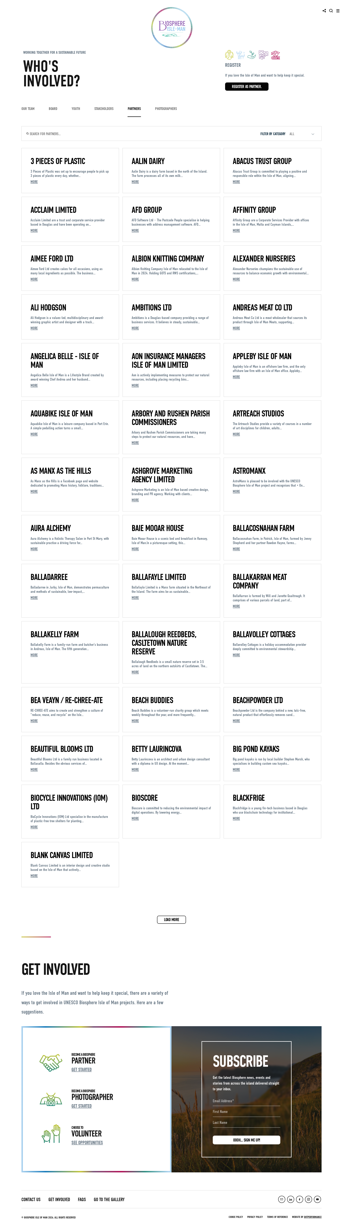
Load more (171, 919)
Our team (27, 108)
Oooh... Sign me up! (246, 1140)
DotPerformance (313, 1217)
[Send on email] (281, 1199)
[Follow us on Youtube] (317, 1199)
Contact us (31, 1199)
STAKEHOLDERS (103, 108)
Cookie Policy (236, 1217)
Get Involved (59, 1199)
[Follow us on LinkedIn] (290, 1199)
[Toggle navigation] (337, 10)
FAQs (82, 1199)
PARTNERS (134, 108)
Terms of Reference (277, 1217)
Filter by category (272, 134)
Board (53, 108)
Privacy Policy (255, 1217)
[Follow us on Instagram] (308, 1199)
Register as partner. (247, 86)
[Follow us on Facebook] (299, 1199)
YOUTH (76, 108)
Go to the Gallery (109, 1199)
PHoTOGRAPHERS (166, 108)
